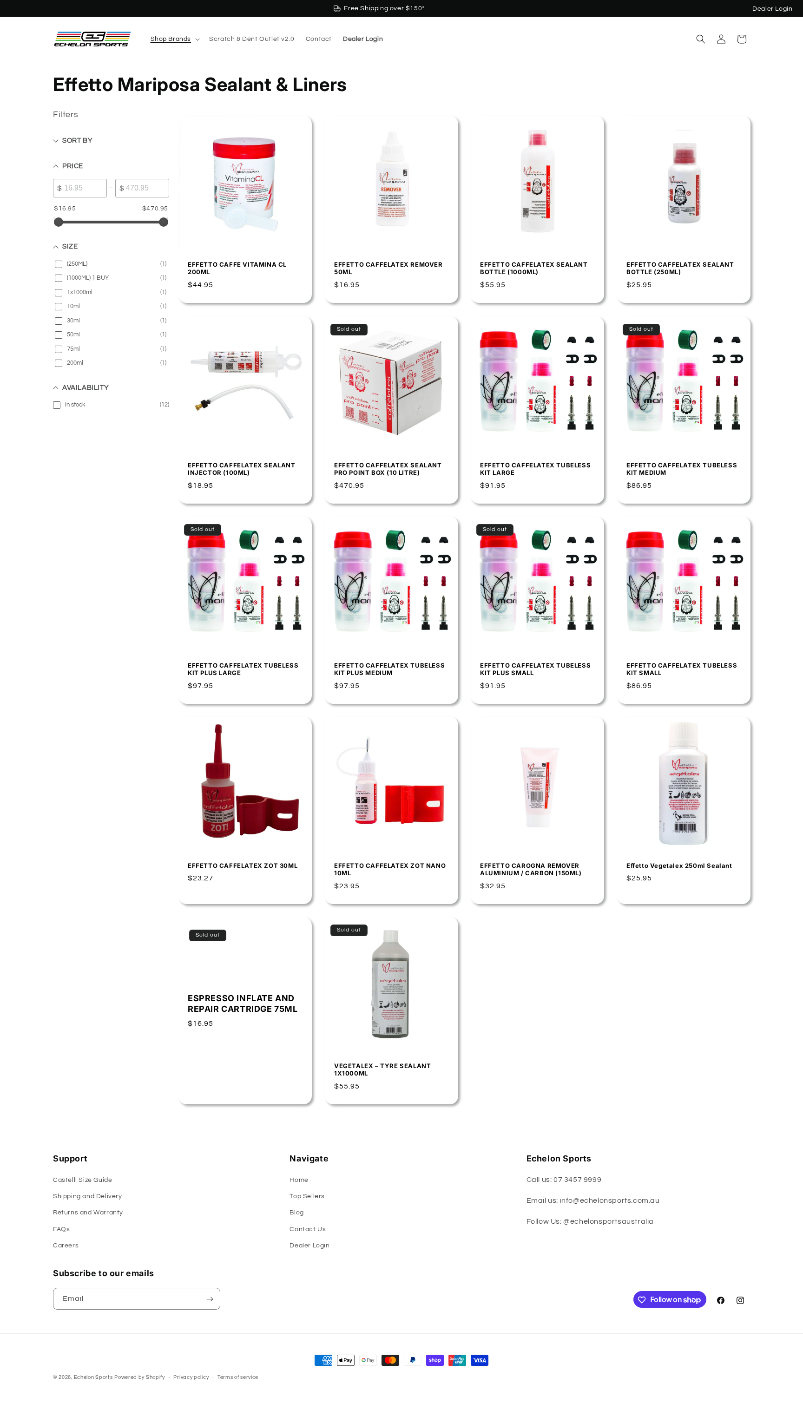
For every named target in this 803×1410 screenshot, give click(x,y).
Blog (296, 1213)
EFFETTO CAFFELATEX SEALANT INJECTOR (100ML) (242, 468)
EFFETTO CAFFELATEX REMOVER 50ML (388, 268)
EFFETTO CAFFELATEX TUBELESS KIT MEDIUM (681, 468)
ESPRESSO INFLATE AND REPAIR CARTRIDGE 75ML (243, 1003)
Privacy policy (191, 1376)
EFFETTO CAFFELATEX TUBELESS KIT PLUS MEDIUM (389, 668)
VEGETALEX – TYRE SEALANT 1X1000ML (382, 1069)
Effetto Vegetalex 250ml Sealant (679, 865)
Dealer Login (772, 9)
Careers (66, 1245)
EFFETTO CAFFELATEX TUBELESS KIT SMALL (681, 668)
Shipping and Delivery (87, 1196)
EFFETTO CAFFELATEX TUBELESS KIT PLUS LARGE (243, 668)
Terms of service (237, 1376)
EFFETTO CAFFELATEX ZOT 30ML (242, 865)
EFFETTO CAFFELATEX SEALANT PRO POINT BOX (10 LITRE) (388, 468)
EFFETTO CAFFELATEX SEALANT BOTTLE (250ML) (680, 268)
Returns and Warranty (88, 1213)
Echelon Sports (93, 1377)
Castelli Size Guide (82, 1180)
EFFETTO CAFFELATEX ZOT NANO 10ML (390, 869)
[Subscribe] (209, 1299)
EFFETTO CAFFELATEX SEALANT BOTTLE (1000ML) (534, 268)
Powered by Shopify (139, 1377)
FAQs (61, 1229)
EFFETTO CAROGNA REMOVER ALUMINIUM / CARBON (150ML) (531, 869)
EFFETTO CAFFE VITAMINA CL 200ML (237, 268)
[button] (174, 39)
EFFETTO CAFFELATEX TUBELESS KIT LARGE (535, 468)
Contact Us (308, 1229)
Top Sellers (307, 1196)
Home (299, 1180)
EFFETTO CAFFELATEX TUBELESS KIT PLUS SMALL (535, 668)
